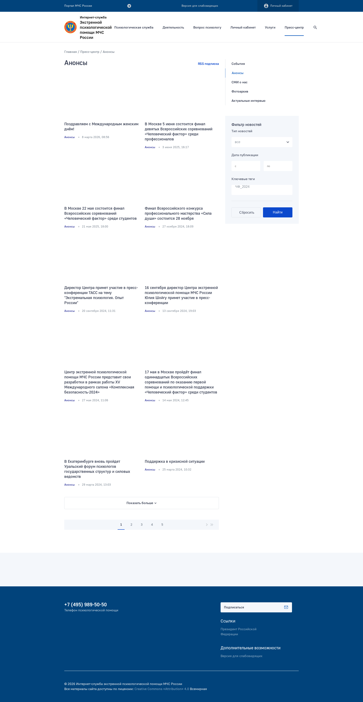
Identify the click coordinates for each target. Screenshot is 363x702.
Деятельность (173, 27)
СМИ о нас (239, 82)
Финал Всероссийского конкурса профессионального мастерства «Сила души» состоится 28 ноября (178, 213)
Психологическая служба (133, 27)
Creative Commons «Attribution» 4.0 (161, 689)
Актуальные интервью (248, 101)
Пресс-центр (294, 27)
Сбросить (246, 212)
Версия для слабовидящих (241, 656)
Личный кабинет (281, 6)
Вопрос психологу (207, 27)
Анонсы (237, 73)
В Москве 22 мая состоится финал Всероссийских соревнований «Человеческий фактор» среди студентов (100, 213)
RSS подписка (208, 64)
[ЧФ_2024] (262, 187)
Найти (278, 212)
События (238, 64)
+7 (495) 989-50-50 (85, 604)
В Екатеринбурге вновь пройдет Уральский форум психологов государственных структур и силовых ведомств (97, 469)
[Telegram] (129, 6)
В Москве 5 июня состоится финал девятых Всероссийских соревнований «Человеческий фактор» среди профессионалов (178, 132)
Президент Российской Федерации (238, 631)
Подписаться (234, 607)
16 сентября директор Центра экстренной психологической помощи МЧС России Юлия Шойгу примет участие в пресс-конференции (181, 295)
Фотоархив (239, 91)
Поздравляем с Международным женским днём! (101, 127)
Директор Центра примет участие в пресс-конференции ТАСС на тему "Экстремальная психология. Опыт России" (101, 295)
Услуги (270, 27)
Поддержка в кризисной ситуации (175, 461)
